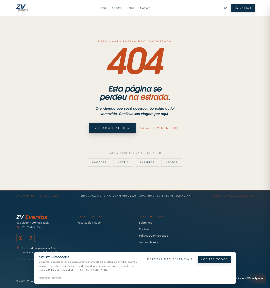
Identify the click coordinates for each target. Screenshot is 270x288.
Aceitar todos (214, 259)
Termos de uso (148, 242)
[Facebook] (31, 238)
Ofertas (116, 8)
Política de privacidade (153, 235)
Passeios (147, 162)
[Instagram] (20, 238)
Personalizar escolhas (50, 277)
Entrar (245, 8)
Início (103, 8)
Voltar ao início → (112, 128)
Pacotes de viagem (89, 222)
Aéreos (171, 162)
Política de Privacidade (61, 270)
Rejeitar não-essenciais (170, 259)
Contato (145, 8)
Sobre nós (145, 222)
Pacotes (99, 162)
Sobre (131, 8)
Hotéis (123, 162)
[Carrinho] (225, 8)
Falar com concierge (160, 128)
